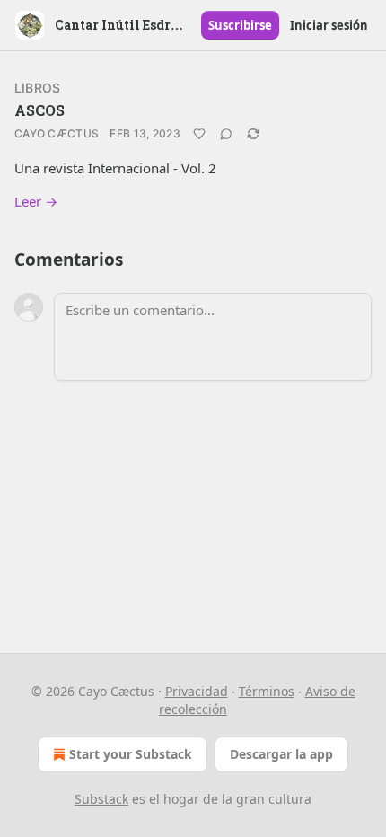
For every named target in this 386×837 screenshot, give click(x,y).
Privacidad (196, 691)
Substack (101, 798)
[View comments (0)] (226, 134)
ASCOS (39, 110)
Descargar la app (281, 753)
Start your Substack (130, 753)
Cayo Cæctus (56, 133)
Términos (266, 691)
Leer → (35, 201)
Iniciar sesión (329, 25)
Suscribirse (240, 25)
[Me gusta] (199, 134)
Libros (37, 87)
